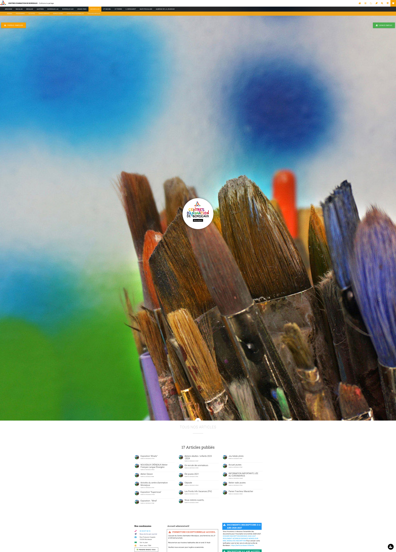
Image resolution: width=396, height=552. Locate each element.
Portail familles (13, 25)
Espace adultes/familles (75, 13)
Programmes (20, 13)
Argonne (8, 9)
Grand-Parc (82, 9)
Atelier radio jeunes (237, 483)
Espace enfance (44, 13)
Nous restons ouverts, (194, 500)
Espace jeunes (58, 13)
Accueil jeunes (235, 465)
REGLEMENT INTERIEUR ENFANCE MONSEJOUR (240, 538)
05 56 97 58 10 (145, 531)
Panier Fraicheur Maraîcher (241, 491)
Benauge (29, 9)
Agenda (9, 13)
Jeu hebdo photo (236, 456)
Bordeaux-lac (53, 9)
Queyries (40, 9)
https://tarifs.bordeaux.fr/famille (242, 545)
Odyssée (188, 483)
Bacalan (19, 9)
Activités (32, 13)
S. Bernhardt (131, 9)
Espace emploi (384, 25)
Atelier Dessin (147, 474)
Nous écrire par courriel (148, 534)
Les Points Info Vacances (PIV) (198, 491)
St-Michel (107, 9)
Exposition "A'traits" (149, 456)
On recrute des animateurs (196, 465)
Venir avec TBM (145, 545)
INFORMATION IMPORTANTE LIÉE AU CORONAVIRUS (243, 474)
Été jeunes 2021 (192, 474)
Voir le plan (144, 542)
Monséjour (95, 9)
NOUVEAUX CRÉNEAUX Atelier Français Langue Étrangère (154, 466)
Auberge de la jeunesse (165, 9)
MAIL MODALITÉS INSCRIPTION (234, 541)
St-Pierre (118, 9)
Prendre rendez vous (147, 549)
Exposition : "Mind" (149, 501)
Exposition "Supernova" (151, 492)
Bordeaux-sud (68, 9)
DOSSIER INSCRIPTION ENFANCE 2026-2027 (239, 536)
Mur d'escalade (146, 9)
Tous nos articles (93, 13)
